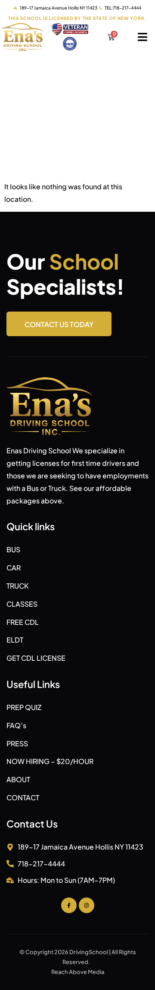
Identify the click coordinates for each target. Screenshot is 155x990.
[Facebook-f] (69, 905)
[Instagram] (86, 905)
